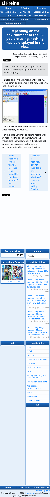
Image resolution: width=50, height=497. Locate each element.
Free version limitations (42, 15)
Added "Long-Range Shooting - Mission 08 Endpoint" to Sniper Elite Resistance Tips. (37, 270)
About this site (41, 487)
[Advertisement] (25, 222)
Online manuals (13, 23)
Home (8, 8)
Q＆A (8, 15)
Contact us (25, 487)
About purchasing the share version (25, 15)
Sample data (41, 19)
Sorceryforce (30, 493)
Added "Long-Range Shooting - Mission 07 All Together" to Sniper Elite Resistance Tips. (37, 283)
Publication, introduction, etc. (8, 19)
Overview (42, 8)
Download (25, 11)
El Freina (10, 3)
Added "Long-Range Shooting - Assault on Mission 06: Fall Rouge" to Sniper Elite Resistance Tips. (37, 300)
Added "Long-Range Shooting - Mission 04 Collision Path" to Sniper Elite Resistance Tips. (37, 331)
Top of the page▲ (43, 490)
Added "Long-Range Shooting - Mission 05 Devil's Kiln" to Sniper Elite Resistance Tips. (36, 315)
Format (25, 19)
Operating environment (8, 11)
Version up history (42, 11)
